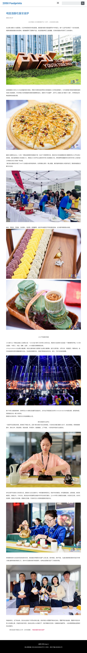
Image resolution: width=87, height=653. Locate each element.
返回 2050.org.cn (43, 644)
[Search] (82, 3)
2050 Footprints (12, 3)
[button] (57, 2)
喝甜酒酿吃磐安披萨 (38, 630)
